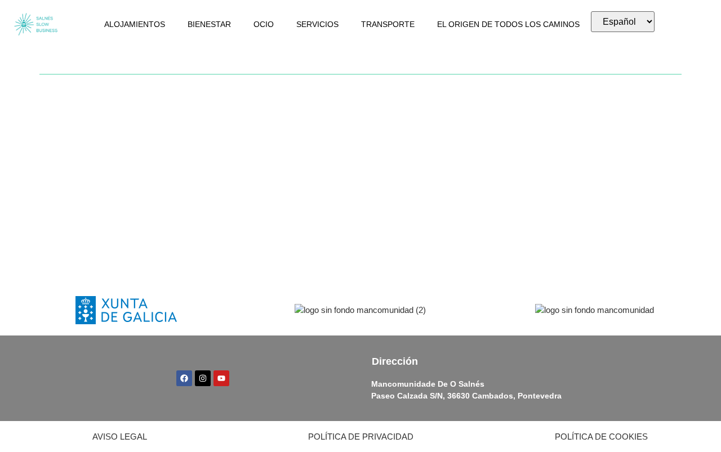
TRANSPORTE (388, 24)
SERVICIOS (317, 24)
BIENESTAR (209, 24)
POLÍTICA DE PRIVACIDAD (360, 436)
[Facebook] (184, 378)
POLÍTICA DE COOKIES (601, 436)
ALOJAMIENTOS (134, 24)
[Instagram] (203, 378)
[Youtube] (221, 378)
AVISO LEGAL (119, 436)
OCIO (263, 24)
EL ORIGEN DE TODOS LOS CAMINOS (508, 24)
